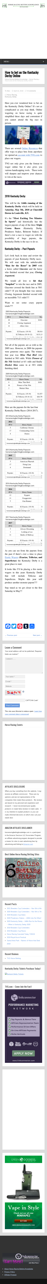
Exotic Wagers (11, 557)
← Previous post (11, 635)
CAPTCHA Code (31, 700)
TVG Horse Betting (14, 958)
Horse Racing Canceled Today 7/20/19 (21, 934)
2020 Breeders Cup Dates (16, 915)
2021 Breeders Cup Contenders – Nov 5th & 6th (24, 908)
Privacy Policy (9, 1272)
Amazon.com (28, 844)
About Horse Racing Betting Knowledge (18, 1269)
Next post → (37, 635)
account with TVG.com (28, 154)
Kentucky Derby (11, 97)
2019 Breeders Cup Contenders (18, 928)
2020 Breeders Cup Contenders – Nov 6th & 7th (24, 912)
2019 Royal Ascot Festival (16, 937)
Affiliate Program (10, 1275)
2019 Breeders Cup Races (16, 931)
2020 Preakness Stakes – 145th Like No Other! (24, 918)
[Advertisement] (23, 31)
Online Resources (30, 148)
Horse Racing (12, 95)
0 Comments (31, 91)
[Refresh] (23, 691)
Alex (8, 91)
